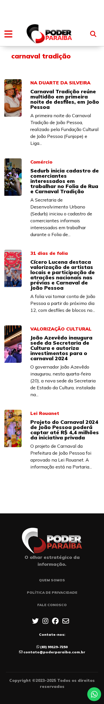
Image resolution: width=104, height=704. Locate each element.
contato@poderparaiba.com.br (54, 652)
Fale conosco (52, 605)
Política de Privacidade (52, 592)
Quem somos (52, 580)
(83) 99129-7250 (54, 647)
